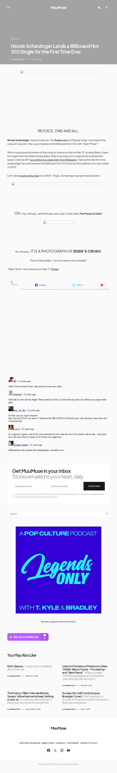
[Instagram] (61, 750)
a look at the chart (29, 175)
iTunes (54, 269)
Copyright (73, 743)
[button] (8, 7)
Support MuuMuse (30, 743)
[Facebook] (48, 750)
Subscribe (94, 486)
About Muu (48, 743)
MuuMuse (58, 7)
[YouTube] (68, 750)
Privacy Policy (89, 743)
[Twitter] (55, 750)
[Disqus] (58, 331)
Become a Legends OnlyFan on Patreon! (58, 622)
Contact (61, 743)
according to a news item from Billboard (53, 159)
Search (107, 513)
